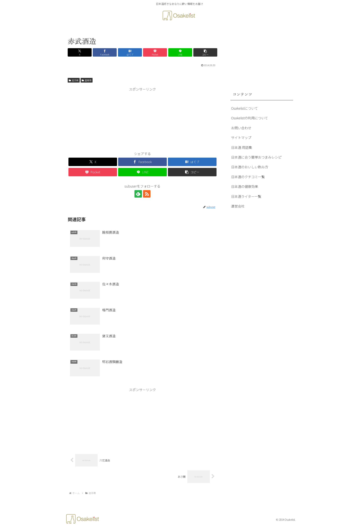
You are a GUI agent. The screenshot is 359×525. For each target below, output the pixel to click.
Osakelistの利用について (249, 117)
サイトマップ (241, 137)
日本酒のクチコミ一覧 (248, 176)
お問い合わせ (241, 127)
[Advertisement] (142, 118)
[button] (205, 52)
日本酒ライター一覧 (246, 196)
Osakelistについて (244, 108)
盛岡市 (88, 80)
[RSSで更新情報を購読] (147, 194)
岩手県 (75, 80)
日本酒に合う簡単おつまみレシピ (256, 157)
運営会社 (238, 206)
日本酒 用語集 (241, 147)
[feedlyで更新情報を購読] (138, 194)
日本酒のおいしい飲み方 (249, 166)
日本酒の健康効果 (244, 186)
